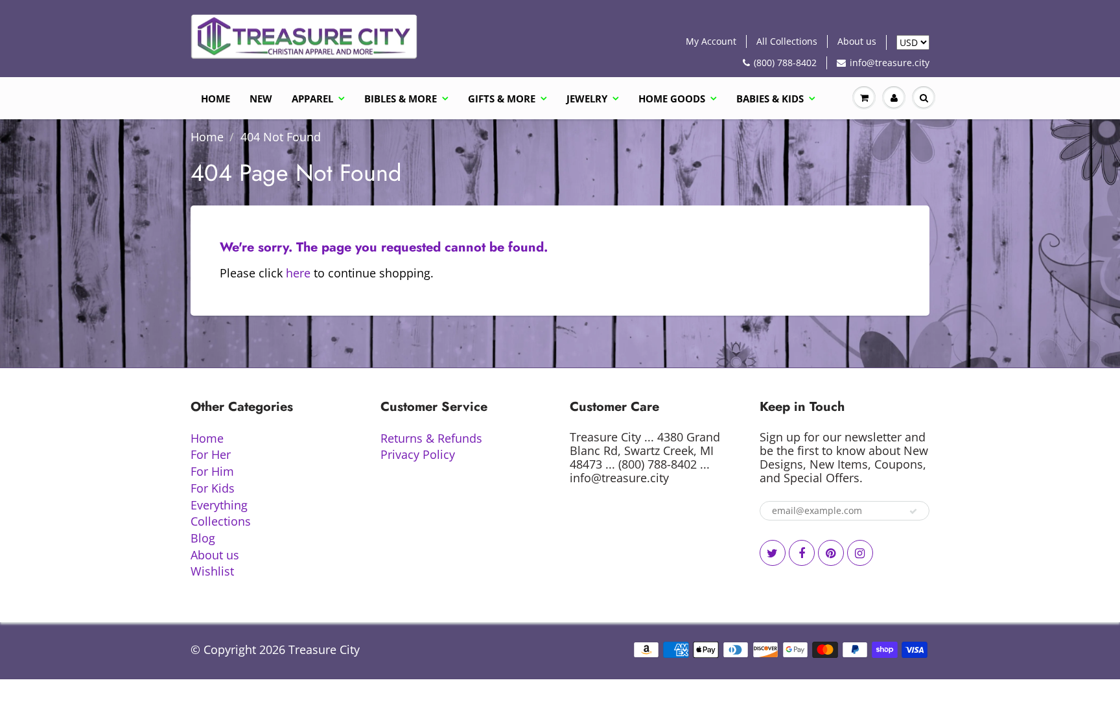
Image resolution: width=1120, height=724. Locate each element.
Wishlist (212, 571)
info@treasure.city (889, 62)
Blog (203, 538)
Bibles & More (400, 98)
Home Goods (671, 98)
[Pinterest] (831, 553)
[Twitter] (773, 553)
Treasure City (324, 649)
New (261, 98)
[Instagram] (860, 553)
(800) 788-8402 (785, 62)
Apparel (312, 98)
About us (856, 41)
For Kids (213, 488)
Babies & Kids (770, 98)
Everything (219, 505)
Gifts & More (501, 98)
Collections (221, 521)
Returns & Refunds (431, 438)
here (298, 273)
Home (215, 98)
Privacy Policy (417, 454)
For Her (211, 454)
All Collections (786, 41)
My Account (711, 41)
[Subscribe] (913, 511)
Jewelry (586, 98)
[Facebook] (802, 553)
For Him (212, 471)
